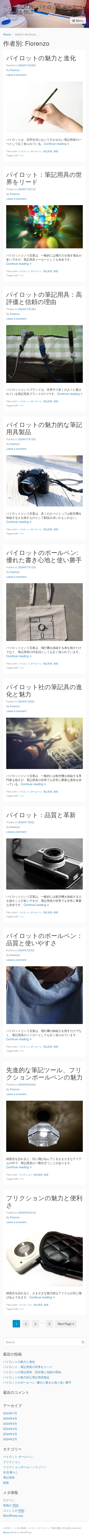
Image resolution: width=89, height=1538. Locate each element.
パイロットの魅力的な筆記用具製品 (44, 428)
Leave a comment (16, 74)
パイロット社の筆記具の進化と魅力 (44, 690)
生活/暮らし (10, 1472)
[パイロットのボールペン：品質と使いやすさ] (44, 995)
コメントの (13, 1510)
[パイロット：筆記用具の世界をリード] (44, 226)
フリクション (25, 1174)
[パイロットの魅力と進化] (44, 107)
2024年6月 (10, 1418)
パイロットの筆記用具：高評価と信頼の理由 (44, 298)
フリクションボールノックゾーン (25, 1467)
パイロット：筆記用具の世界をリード (44, 178)
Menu (79, 20)
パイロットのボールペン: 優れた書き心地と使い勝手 (44, 556)
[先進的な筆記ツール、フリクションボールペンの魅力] (44, 1126)
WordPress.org (13, 1515)
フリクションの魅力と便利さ (44, 1201)
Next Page (64, 1324)
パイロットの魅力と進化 (41, 57)
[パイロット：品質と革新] (44, 863)
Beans (6, 1532)
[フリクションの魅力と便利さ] (44, 1257)
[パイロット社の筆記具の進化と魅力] (44, 743)
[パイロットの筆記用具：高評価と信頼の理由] (44, 353)
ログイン (9, 1500)
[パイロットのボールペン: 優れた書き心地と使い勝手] (44, 612)
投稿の (10, 1505)
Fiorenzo (15, 70)
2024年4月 (10, 1429)
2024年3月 (10, 1434)
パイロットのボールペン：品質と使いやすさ (44, 939)
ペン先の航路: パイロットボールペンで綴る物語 (43, 9)
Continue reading (55, 144)
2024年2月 (10, 1439)
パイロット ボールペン (30, 151)
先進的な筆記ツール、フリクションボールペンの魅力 (44, 1073)
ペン (21, 155)
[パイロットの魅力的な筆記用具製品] (44, 480)
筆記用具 (47, 151)
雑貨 (56, 151)
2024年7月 (10, 1413)
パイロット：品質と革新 (41, 814)
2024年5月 (10, 1423)
